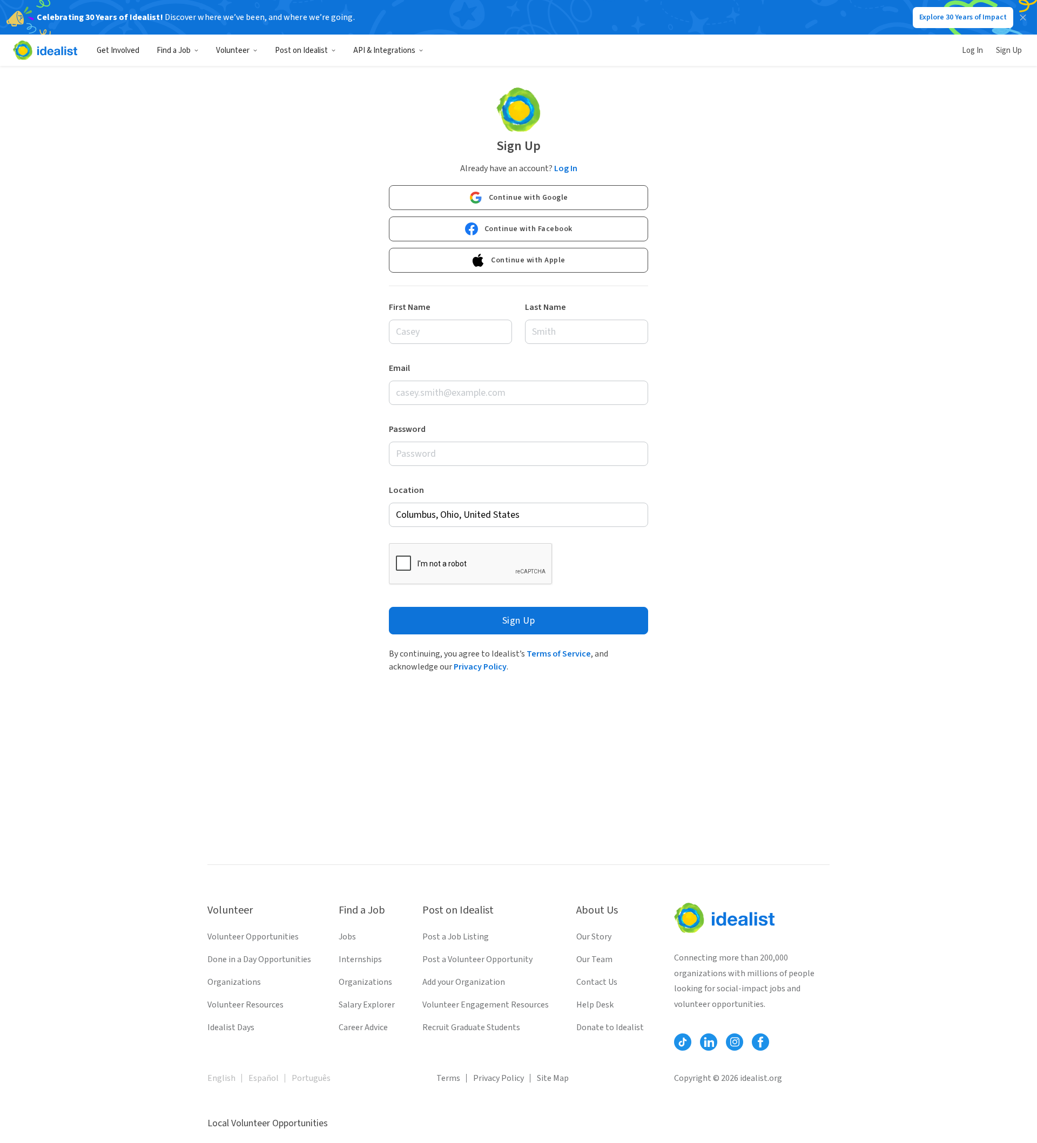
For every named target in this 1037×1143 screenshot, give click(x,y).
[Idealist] (45, 50)
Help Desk (595, 1005)
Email (399, 368)
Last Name (545, 307)
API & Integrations (384, 50)
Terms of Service (559, 654)
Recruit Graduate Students (471, 1027)
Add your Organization (463, 982)
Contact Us (596, 982)
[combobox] (518, 514)
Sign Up (1009, 50)
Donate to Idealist (610, 1027)
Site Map (553, 1078)
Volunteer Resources (245, 1005)
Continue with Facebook (528, 229)
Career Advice (363, 1027)
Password (407, 429)
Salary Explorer (367, 1005)
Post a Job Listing (455, 937)
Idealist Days (230, 1027)
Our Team (594, 959)
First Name (409, 307)
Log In (972, 50)
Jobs (347, 937)
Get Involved (118, 50)
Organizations (234, 982)
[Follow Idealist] (682, 1042)
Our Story (593, 937)
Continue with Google (528, 197)
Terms (448, 1078)
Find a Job (174, 50)
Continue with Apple (528, 260)
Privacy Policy (480, 667)
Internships (360, 959)
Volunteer (233, 50)
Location (406, 490)
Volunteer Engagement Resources (485, 1005)
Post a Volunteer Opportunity (477, 959)
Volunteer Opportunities (253, 937)
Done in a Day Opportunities (259, 959)
